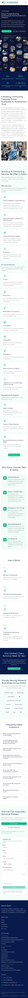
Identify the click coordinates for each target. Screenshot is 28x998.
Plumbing (6, 252)
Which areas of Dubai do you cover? (11, 791)
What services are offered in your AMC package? (12, 749)
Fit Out (5, 279)
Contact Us (4, 924)
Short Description (7, 867)
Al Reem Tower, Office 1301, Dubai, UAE (13, 985)
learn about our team (6, 833)
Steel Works (7, 354)
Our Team (3, 928)
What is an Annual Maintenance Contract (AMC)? (12, 734)
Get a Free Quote (6, 31)
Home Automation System (11, 236)
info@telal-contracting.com (10, 982)
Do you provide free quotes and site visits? (11, 784)
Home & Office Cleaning (11, 424)
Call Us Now (15, 823)
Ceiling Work (7, 340)
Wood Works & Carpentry (11, 311)
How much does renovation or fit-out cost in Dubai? (12, 777)
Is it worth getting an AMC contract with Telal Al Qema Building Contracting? (10, 742)
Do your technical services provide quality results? (12, 764)
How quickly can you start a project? (10, 797)
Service (4, 861)
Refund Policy (23, 995)
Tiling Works (7, 326)
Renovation (6, 295)
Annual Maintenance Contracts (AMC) (10, 970)
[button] (6, 66)
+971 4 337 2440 (7, 977)
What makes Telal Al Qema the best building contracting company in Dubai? (12, 757)
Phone (4, 856)
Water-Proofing (8, 408)
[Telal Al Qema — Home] (10, 2)
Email (4, 850)
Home (2, 920)
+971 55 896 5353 (7, 980)
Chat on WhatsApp (20, 31)
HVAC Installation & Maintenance (14, 200)
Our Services (4, 926)
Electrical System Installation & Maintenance (12, 939)
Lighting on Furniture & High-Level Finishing (12, 962)
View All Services (13, 455)
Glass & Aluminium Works (11, 368)
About (2, 922)
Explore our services (18, 831)
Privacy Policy (5, 995)
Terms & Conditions (14, 995)
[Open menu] (25, 2)
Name (4, 845)
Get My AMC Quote (13, 668)
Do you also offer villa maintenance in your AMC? (10, 771)
